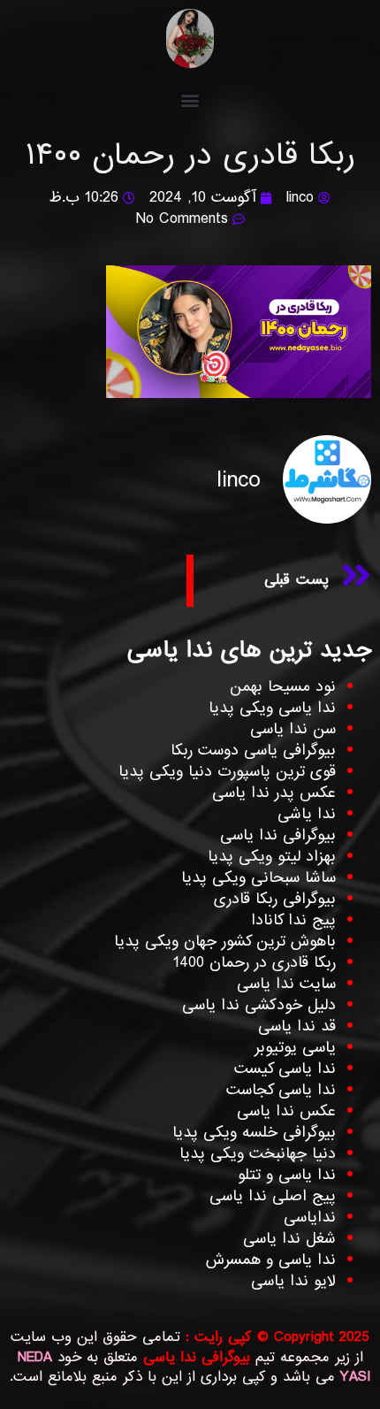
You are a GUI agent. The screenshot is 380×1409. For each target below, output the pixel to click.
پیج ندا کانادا (293, 920)
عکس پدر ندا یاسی (274, 793)
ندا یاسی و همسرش (271, 1260)
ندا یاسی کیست (285, 1069)
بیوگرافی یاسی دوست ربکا (253, 750)
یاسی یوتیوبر (295, 1048)
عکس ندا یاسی (286, 1111)
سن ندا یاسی (293, 729)
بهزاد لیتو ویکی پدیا (272, 857)
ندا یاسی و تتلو (287, 1175)
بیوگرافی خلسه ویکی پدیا (254, 1133)
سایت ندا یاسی (286, 984)
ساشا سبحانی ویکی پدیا (258, 878)
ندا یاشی (306, 814)
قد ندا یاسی (297, 1026)
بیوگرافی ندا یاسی (278, 835)
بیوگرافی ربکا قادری (275, 899)
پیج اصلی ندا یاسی (272, 1196)
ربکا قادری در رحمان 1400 (254, 963)
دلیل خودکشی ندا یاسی (259, 1005)
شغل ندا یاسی (289, 1239)
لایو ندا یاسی (293, 1281)
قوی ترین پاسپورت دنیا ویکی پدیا (227, 772)
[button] (190, 100)
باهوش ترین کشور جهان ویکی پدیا (225, 941)
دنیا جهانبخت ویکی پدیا (257, 1154)
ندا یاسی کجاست (281, 1090)
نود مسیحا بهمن (283, 687)
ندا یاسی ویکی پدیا (272, 708)
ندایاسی (310, 1217)
